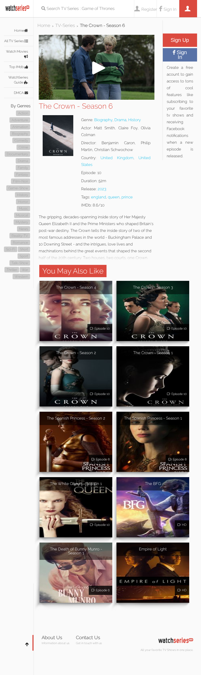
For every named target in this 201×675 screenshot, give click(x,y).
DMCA (19, 93)
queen (114, 197)
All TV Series (14, 41)
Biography (20, 134)
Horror (23, 202)
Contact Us (88, 637)
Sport (24, 256)
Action (23, 113)
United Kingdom (116, 157)
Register (149, 9)
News (23, 229)
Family (23, 168)
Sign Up (180, 40)
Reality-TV (20, 236)
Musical (22, 215)
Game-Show (18, 188)
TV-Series (65, 25)
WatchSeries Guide (18, 79)
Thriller (12, 270)
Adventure (20, 120)
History (22, 195)
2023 (102, 189)
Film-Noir (20, 181)
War (25, 270)
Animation (20, 127)
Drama (23, 161)
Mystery (22, 222)
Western (21, 276)
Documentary (17, 154)
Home (19, 30)
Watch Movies (17, 51)
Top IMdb (17, 67)
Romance (20, 242)
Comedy (21, 140)
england (98, 197)
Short (24, 249)
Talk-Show (20, 263)
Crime (23, 147)
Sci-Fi (10, 249)
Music (23, 208)
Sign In (170, 9)
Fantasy (22, 174)
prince (127, 197)
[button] (96, 98)
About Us (52, 637)
